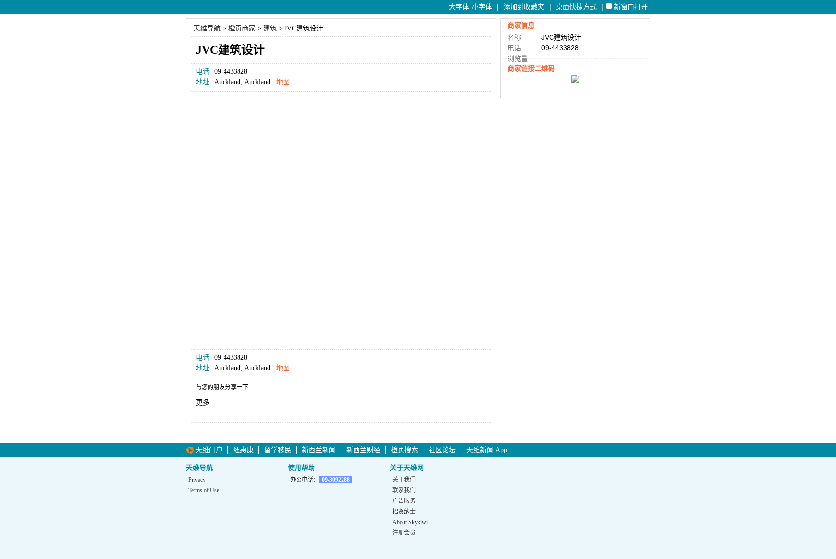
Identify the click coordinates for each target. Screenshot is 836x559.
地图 (283, 82)
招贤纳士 (404, 511)
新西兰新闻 (319, 449)
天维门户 (209, 449)
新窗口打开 (631, 7)
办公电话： (320, 479)
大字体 (459, 7)
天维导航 (207, 28)
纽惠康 (243, 449)
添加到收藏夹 (524, 7)
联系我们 (404, 490)
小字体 (482, 7)
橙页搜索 (404, 449)
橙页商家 (241, 28)
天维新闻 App (486, 449)
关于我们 (404, 479)
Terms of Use (203, 490)
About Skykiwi (410, 522)
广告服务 (404, 501)
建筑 (270, 28)
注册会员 (404, 532)
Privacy (197, 479)
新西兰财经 (363, 449)
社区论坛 (442, 449)
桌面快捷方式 (576, 7)
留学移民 (277, 449)
